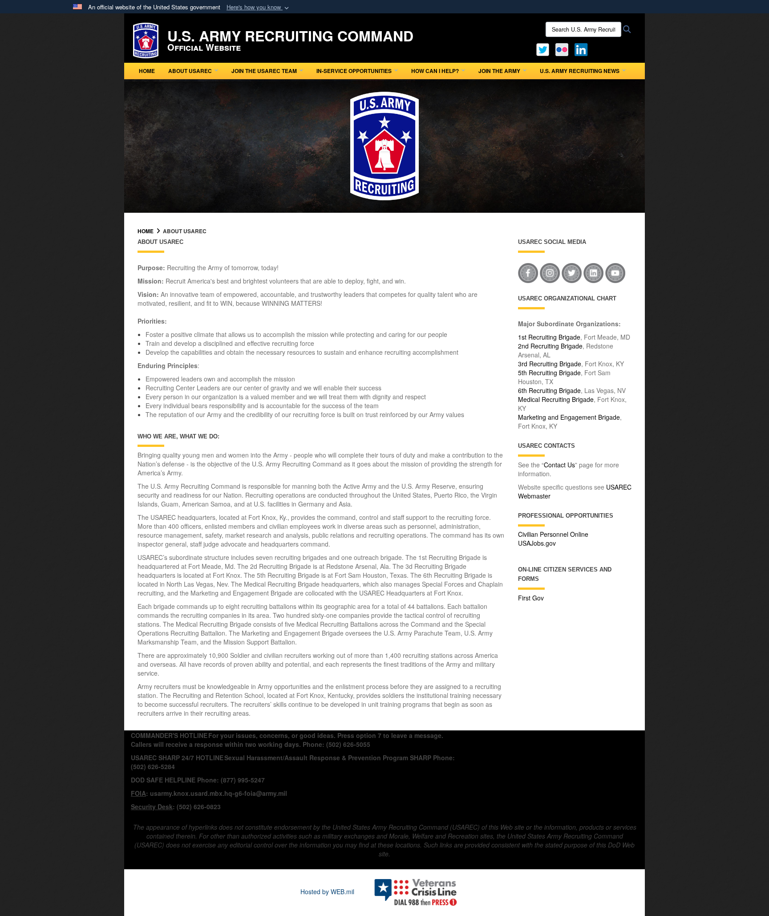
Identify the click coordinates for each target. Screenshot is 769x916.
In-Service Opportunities (354, 71)
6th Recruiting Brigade (549, 390)
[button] (259, 7)
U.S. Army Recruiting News (579, 71)
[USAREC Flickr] (561, 48)
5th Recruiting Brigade (549, 372)
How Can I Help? (435, 71)
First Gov (531, 597)
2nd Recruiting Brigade (550, 345)
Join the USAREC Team (264, 71)
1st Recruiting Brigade (549, 336)
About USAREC (190, 71)
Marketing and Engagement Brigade (569, 417)
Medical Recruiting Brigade (556, 399)
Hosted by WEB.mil (327, 891)
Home (147, 71)
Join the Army (499, 71)
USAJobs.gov (537, 543)
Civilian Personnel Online (553, 534)
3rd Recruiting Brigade (549, 363)
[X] (542, 48)
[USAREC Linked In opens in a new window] (583, 48)
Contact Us (559, 464)
